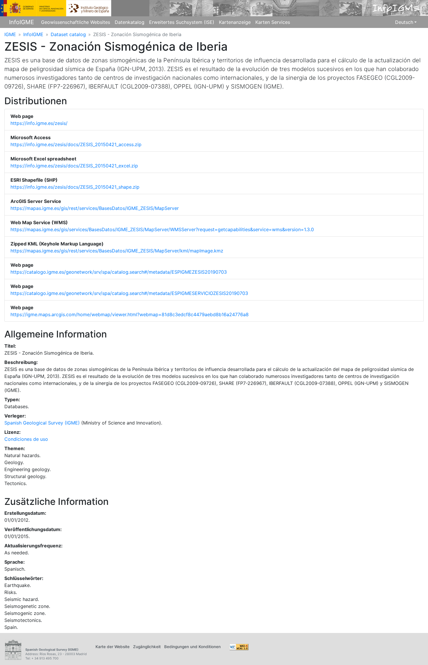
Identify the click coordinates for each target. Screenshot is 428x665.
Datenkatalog (129, 22)
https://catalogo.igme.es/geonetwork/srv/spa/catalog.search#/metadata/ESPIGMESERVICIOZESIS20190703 (129, 293)
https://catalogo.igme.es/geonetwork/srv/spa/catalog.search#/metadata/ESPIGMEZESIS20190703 (118, 272)
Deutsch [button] (404, 22)
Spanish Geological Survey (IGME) (42, 423)
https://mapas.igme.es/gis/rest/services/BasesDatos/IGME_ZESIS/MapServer (94, 208)
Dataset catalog (68, 34)
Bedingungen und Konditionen (192, 646)
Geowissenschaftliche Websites (75, 22)
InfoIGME (21, 22)
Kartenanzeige (235, 22)
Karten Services (272, 22)
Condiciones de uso (26, 439)
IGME (10, 34)
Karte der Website (112, 646)
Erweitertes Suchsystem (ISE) (181, 22)
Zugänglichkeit (147, 646)
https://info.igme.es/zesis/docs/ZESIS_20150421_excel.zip (74, 166)
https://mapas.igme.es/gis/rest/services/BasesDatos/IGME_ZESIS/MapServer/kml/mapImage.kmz (116, 251)
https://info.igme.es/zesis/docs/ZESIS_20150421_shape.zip (74, 187)
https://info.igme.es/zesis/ (39, 123)
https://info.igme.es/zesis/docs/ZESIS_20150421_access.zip (76, 144)
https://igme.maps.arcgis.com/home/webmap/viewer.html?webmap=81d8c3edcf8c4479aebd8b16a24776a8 (129, 314)
